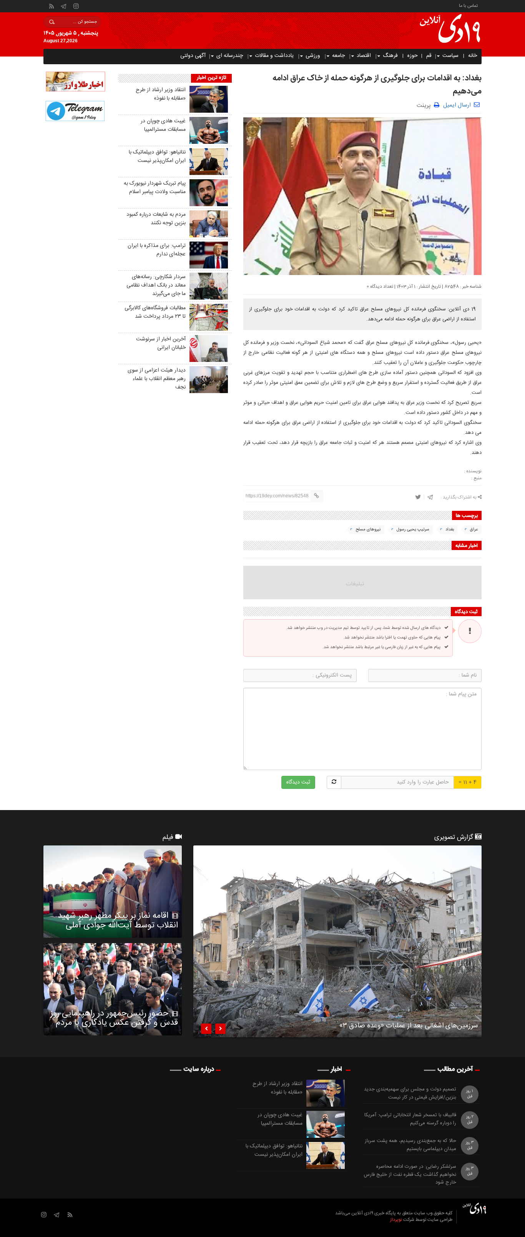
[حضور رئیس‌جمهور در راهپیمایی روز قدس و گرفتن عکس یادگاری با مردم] (112, 989)
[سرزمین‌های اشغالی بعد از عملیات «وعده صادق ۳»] (337, 941)
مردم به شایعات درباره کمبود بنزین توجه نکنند (156, 219)
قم (429, 55)
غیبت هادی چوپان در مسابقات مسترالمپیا (163, 125)
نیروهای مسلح (368, 529)
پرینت (425, 105)
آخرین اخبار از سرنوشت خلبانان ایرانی (161, 343)
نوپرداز (396, 1220)
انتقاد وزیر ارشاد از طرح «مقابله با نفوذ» (161, 94)
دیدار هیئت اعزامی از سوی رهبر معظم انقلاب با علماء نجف (157, 379)
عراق (474, 529)
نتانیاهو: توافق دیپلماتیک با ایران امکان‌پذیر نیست (157, 156)
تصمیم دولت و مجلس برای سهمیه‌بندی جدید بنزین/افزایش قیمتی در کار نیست (410, 1093)
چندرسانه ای (229, 55)
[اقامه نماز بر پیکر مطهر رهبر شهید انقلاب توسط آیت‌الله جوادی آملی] (112, 891)
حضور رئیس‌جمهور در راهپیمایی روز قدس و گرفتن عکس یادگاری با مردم (114, 1018)
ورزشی (313, 55)
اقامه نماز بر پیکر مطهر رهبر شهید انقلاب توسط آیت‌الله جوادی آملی (118, 920)
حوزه (412, 55)
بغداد (449, 529)
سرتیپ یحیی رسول (413, 529)
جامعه (338, 55)
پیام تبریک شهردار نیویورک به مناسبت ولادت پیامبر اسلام (155, 188)
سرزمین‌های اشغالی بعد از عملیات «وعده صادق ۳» (408, 1027)
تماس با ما (468, 5)
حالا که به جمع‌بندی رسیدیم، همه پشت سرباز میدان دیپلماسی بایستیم (410, 1145)
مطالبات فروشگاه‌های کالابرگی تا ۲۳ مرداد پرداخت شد (155, 312)
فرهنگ (390, 55)
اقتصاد (364, 55)
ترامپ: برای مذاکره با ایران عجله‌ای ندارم (157, 250)
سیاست (450, 55)
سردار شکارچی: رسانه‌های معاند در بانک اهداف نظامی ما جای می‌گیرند (156, 285)
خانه (472, 55)
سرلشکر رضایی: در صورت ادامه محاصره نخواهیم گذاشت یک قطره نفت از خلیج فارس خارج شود (410, 1175)
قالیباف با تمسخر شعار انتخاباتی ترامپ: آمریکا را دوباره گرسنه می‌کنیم (410, 1119)
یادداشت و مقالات (274, 55)
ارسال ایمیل (457, 105)
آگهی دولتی (193, 55)
